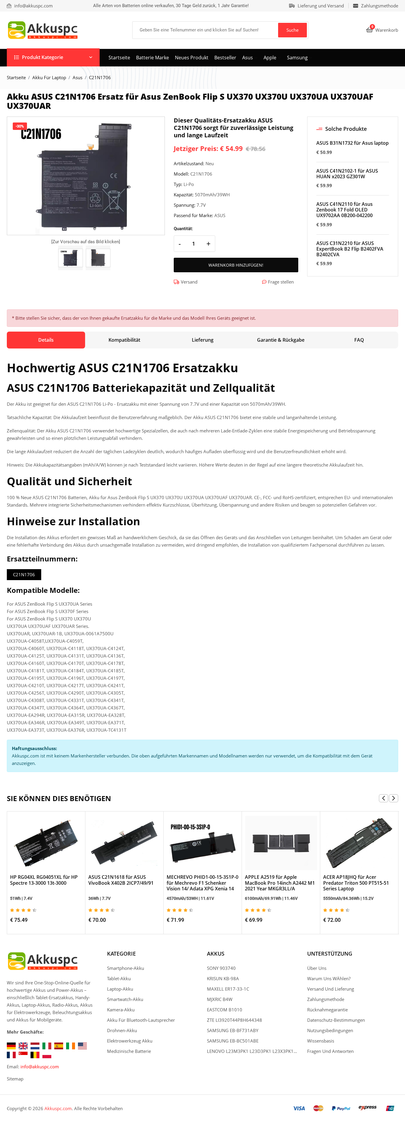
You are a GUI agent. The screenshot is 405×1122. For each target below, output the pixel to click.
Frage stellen (281, 282)
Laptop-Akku (120, 989)
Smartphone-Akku (125, 968)
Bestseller (225, 57)
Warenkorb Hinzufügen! (235, 265)
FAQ (359, 340)
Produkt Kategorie (42, 57)
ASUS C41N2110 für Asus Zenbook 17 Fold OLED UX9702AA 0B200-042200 (344, 210)
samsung (297, 57)
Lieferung (202, 340)
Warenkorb (384, 30)
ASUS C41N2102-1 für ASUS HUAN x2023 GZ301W (347, 173)
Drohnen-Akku (122, 1030)
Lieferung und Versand (321, 5)
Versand (189, 282)
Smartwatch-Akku (125, 999)
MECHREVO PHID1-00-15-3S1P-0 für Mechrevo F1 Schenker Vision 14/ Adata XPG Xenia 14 (202, 883)
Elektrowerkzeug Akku (129, 1041)
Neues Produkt (191, 57)
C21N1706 (24, 574)
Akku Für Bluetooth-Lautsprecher (141, 1020)
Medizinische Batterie (129, 1051)
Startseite (119, 57)
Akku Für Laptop (49, 77)
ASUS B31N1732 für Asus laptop (352, 143)
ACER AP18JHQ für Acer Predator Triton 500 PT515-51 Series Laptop (356, 883)
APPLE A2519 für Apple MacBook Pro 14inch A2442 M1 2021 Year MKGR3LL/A (280, 883)
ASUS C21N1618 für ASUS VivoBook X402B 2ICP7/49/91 (121, 880)
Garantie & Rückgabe (280, 340)
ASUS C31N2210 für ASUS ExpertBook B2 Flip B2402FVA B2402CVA (349, 249)
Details (46, 340)
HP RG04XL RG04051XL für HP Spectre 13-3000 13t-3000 (44, 880)
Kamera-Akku (121, 1010)
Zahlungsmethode (379, 5)
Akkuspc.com (58, 1108)
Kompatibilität (124, 340)
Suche (292, 30)
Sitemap (15, 1079)
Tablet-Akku (119, 978)
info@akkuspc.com (39, 1067)
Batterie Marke (152, 57)
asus (247, 57)
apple (270, 57)
